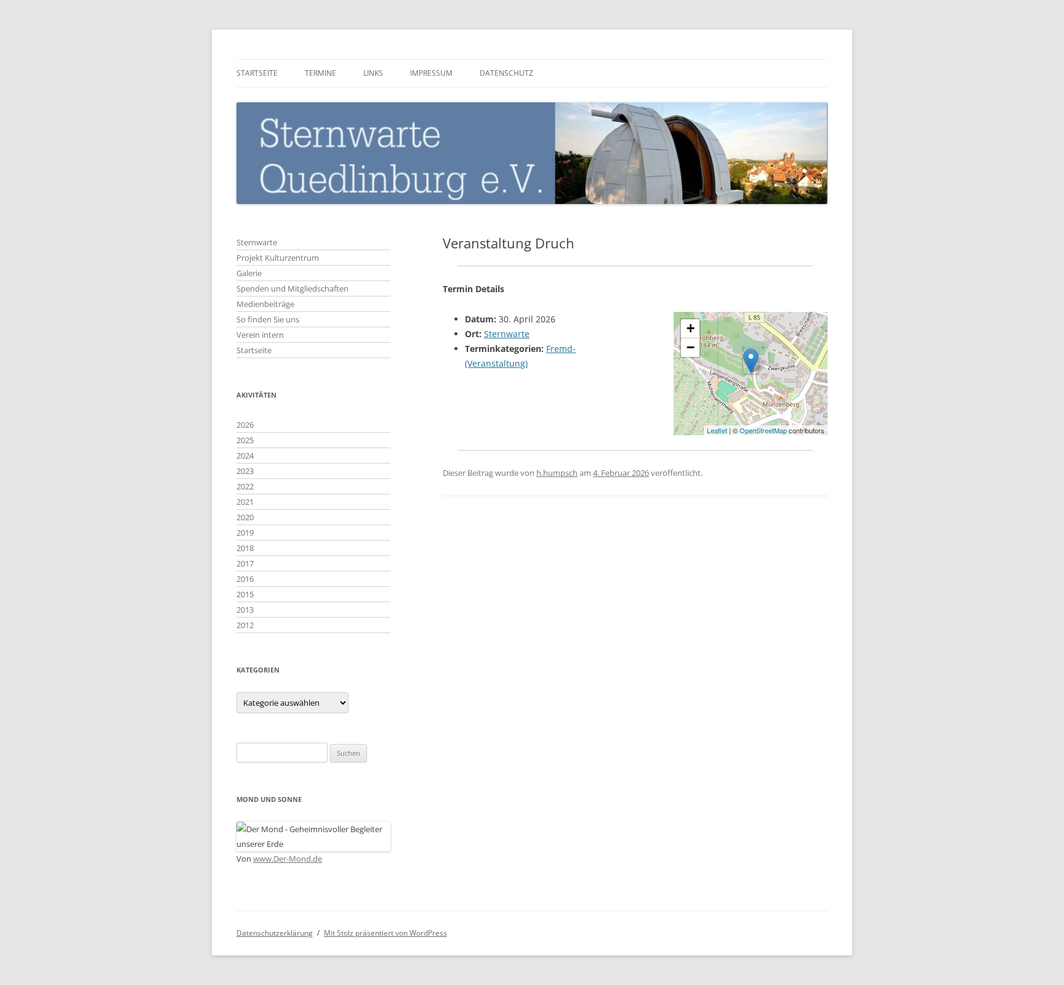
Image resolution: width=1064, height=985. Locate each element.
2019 (245, 532)
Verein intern (260, 334)
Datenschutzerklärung (274, 933)
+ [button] (691, 328)
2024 (245, 455)
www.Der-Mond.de (287, 858)
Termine (320, 73)
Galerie (249, 273)
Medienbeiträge (265, 303)
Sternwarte (507, 334)
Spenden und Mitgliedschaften (292, 288)
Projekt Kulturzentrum (277, 257)
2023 (245, 470)
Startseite (257, 73)
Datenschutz (506, 73)
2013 (245, 609)
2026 (245, 424)
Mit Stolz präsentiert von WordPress (385, 933)
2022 (245, 486)
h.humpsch (557, 472)
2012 (245, 625)
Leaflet (717, 430)
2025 (245, 440)
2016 (245, 578)
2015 (245, 594)
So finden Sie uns (267, 319)
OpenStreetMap (763, 430)
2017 (245, 563)
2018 (245, 548)
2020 (245, 517)
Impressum (431, 73)
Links (373, 73)
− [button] (691, 347)
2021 (245, 501)
